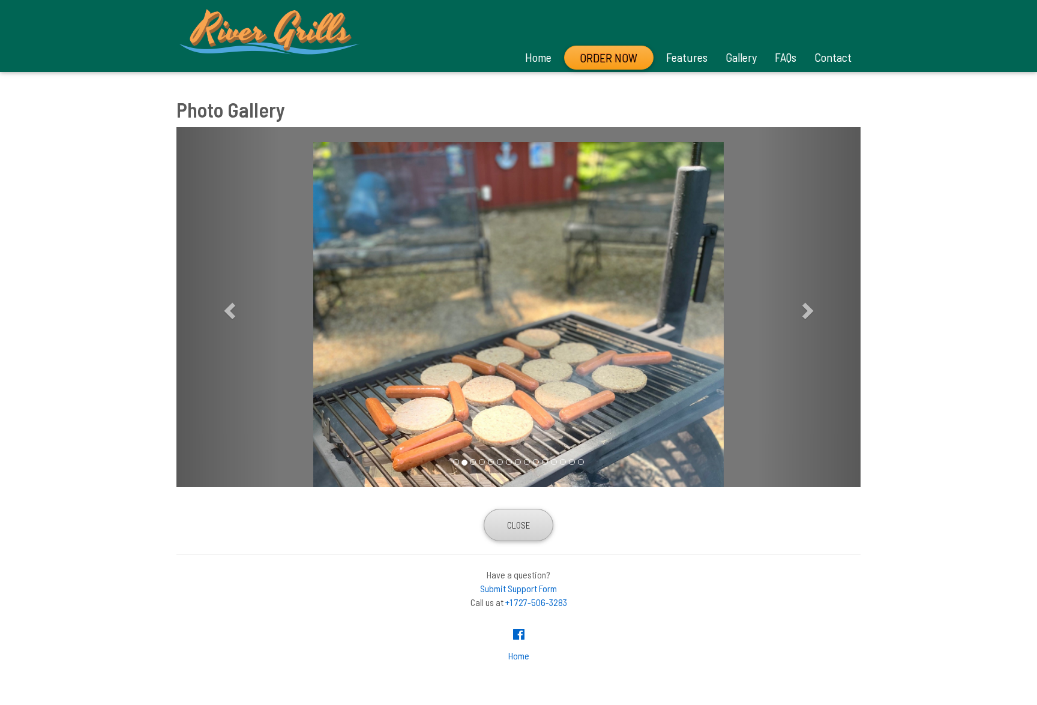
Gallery (741, 57)
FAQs (785, 57)
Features (687, 57)
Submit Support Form (518, 588)
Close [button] (518, 525)
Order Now (608, 57)
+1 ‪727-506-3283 (536, 602)
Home (538, 57)
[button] (227, 307)
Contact (833, 57)
